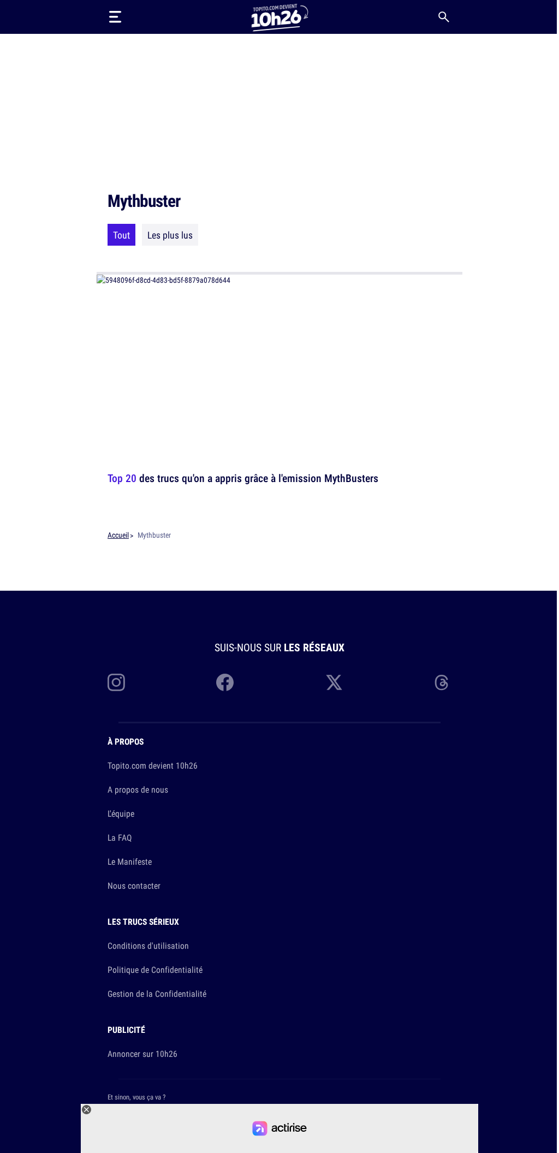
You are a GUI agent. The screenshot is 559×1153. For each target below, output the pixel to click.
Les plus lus (170, 234)
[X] (334, 682)
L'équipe (121, 813)
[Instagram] (116, 682)
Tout (121, 234)
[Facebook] (225, 682)
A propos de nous (138, 789)
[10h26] (279, 17)
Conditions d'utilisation (148, 946)
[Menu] (115, 17)
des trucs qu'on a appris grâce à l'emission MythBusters (243, 478)
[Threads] (442, 682)
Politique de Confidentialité (155, 970)
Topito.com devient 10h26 (153, 765)
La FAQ (120, 837)
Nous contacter (134, 885)
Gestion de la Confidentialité (157, 994)
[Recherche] (443, 17)
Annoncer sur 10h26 (142, 1054)
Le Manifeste (130, 861)
